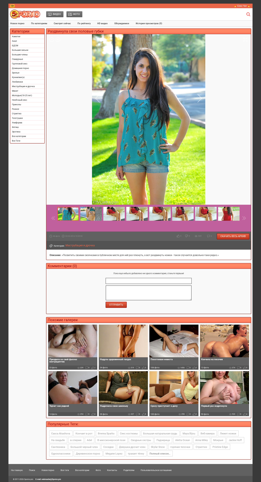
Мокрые (218, 440)
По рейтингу (84, 23)
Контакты (112, 470)
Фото (98, 470)
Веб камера (207, 433)
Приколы (16, 104)
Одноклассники (60, 453)
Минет (15, 91)
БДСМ (15, 45)
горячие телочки (180, 446)
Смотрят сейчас (62, 23)
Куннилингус (18, 77)
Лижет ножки (228, 433)
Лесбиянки (17, 82)
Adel (89, 440)
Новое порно (17, 23)
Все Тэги (16, 141)
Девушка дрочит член (132, 446)
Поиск (32, 470)
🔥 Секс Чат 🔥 (242, 6)
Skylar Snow (158, 446)
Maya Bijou (189, 433)
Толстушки (17, 118)
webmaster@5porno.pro (51, 479)
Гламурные (17, 59)
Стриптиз (16, 113)
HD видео (102, 23)
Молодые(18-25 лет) (22, 95)
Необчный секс (19, 100)
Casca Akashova (60, 433)
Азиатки (16, 36)
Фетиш (15, 127)
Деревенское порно (88, 453)
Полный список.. (160, 453)
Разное (15, 109)
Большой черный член (84, 446)
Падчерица (163, 440)
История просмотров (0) (149, 23)
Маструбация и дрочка (23, 86)
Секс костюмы (129, 433)
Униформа (17, 122)
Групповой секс (19, 63)
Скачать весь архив (233, 236)
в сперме (75, 440)
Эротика (16, 131)
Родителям (128, 470)
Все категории (19, 136)
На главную (17, 470)
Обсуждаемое (121, 23)
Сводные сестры (141, 440)
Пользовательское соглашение (156, 470)
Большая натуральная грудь (160, 433)
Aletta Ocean (182, 440)
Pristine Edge (220, 446)
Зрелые (15, 73)
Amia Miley (201, 440)
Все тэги (65, 470)
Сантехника (58, 446)
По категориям (39, 23)
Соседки (108, 446)
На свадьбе (58, 440)
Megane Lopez (114, 453)
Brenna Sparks (106, 433)
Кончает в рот (84, 433)
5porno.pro (28, 479)
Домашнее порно (20, 68)
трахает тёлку (136, 453)
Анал (14, 41)
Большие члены (20, 54)
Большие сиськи (20, 50)
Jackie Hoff (235, 440)
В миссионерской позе (111, 440)
